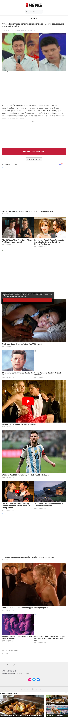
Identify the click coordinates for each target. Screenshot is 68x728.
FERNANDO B (31, 30)
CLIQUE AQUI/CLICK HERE (21, 673)
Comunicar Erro (32, 159)
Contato (4, 665)
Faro (6, 654)
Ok (27, 300)
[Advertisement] (34, 90)
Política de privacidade (13, 665)
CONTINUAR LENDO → (34, 151)
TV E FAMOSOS (11, 650)
